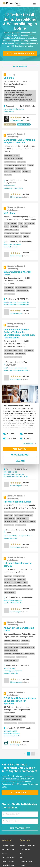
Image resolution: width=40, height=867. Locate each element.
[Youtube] (28, 850)
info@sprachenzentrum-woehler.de (16, 276)
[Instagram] (33, 850)
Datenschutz (25, 856)
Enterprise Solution (8, 796)
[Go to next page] (37, 695)
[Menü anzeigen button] (34, 3)
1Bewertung (14, 686)
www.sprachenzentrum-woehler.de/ (16, 279)
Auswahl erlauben (20, 455)
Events (4, 841)
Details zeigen (28, 444)
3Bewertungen (15, 566)
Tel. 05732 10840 (9, 620)
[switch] (21, 434)
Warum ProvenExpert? (27, 784)
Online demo (24, 825)
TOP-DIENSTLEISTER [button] (22, 116)
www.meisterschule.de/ (12, 677)
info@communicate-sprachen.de (15, 337)
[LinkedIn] (22, 850)
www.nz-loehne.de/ (10, 498)
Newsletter (24, 821)
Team (22, 792)
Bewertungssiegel (8, 784)
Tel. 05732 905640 (10, 496)
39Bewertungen (15, 182)
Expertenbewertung (26, 829)
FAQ (3, 821)
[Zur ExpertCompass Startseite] (15, 3)
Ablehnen (20, 461)
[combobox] (20, 753)
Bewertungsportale (8, 825)
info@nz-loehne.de (24, 496)
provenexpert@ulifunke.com (13, 103)
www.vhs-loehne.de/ (11, 226)
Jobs (21, 796)
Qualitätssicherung (15, 858)
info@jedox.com (9, 171)
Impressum (25, 858)
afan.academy (29, 103)
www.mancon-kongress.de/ (13, 174)
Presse (22, 817)
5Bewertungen (15, 348)
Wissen (4, 817)
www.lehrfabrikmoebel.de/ (13, 557)
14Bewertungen (15, 288)
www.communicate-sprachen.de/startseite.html (17, 339)
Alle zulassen (20, 449)
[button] (15, 109)
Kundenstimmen (25, 800)
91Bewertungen (15, 631)
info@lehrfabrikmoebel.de (12, 555)
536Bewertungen (16, 112)
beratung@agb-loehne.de (25, 620)
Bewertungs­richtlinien (9, 837)
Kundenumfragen (7, 788)
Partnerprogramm (8, 800)
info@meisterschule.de (26, 675)
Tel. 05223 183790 (10, 675)
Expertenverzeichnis (27, 833)
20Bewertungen (15, 235)
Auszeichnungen (7, 804)
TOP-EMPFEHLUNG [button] (9, 116)
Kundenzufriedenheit (9, 833)
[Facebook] (12, 850)
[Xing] (17, 850)
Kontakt (22, 804)
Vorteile (4, 792)
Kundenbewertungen (9, 829)
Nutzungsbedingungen (14, 856)
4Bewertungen (15, 507)
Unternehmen (25, 788)
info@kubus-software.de (12, 224)
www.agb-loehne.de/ (11, 622)
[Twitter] (6, 850)
